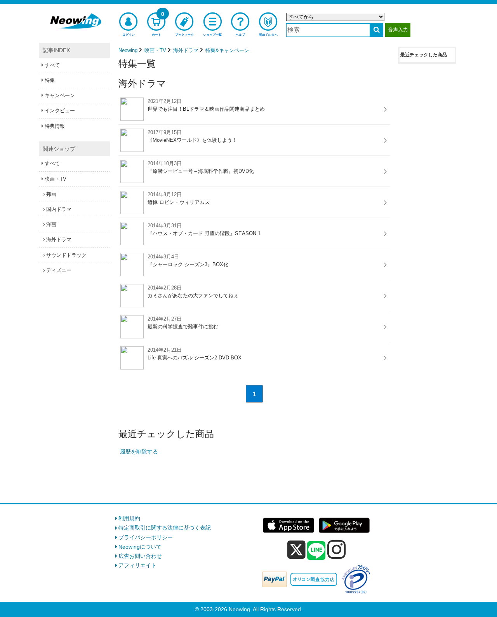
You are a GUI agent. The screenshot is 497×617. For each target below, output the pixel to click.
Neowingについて (140, 547)
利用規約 (129, 518)
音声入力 (398, 30)
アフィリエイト (137, 565)
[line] (316, 551)
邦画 (51, 194)
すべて (52, 65)
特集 (50, 80)
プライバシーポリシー (145, 537)
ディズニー (58, 270)
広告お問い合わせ (140, 556)
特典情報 (55, 126)
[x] (296, 549)
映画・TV (55, 179)
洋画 (51, 224)
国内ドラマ (58, 209)
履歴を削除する (139, 451)
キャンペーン (60, 95)
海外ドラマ (58, 239)
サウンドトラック (66, 255)
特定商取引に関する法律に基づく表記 (164, 528)
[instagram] (336, 549)
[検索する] (376, 30)
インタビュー (60, 110)
